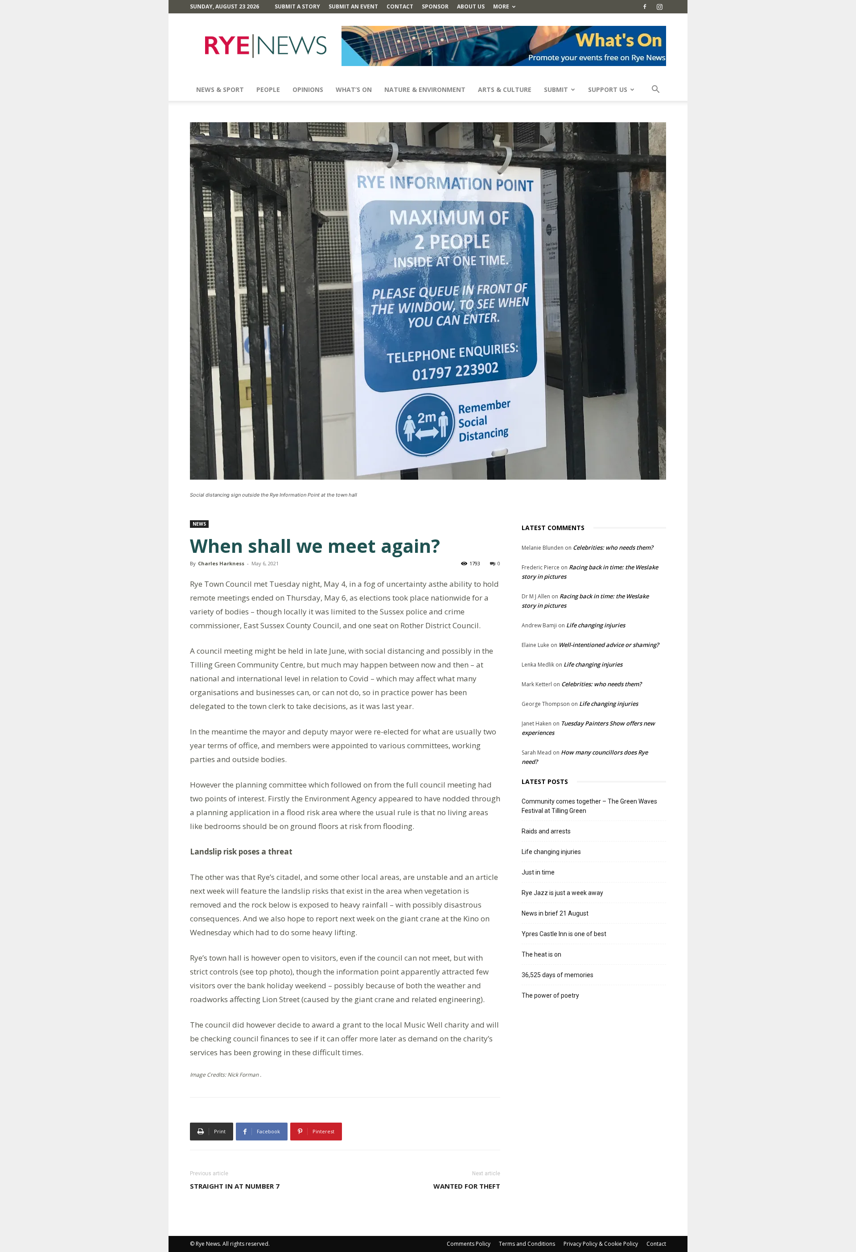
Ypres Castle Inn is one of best (564, 933)
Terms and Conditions (527, 1244)
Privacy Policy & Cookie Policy (601, 1244)
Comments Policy (468, 1244)
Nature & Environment (424, 89)
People (268, 89)
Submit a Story (297, 6)
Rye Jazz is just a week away (562, 892)
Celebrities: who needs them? (613, 547)
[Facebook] (644, 6)
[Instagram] (659, 6)
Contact (400, 6)
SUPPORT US (607, 89)
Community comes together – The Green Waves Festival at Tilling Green (589, 806)
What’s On (354, 89)
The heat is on (541, 954)
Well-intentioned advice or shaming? (609, 645)
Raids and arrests (546, 831)
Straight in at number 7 (235, 1186)
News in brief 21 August (555, 913)
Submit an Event (353, 6)
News (199, 524)
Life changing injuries (595, 625)
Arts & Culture (504, 89)
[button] (655, 90)
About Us (471, 6)
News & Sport (220, 89)
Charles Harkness (221, 563)
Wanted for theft (466, 1186)
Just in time (538, 872)
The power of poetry (550, 995)
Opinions (307, 89)
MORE (501, 6)
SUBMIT (556, 89)
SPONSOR (435, 6)
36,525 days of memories (557, 974)
